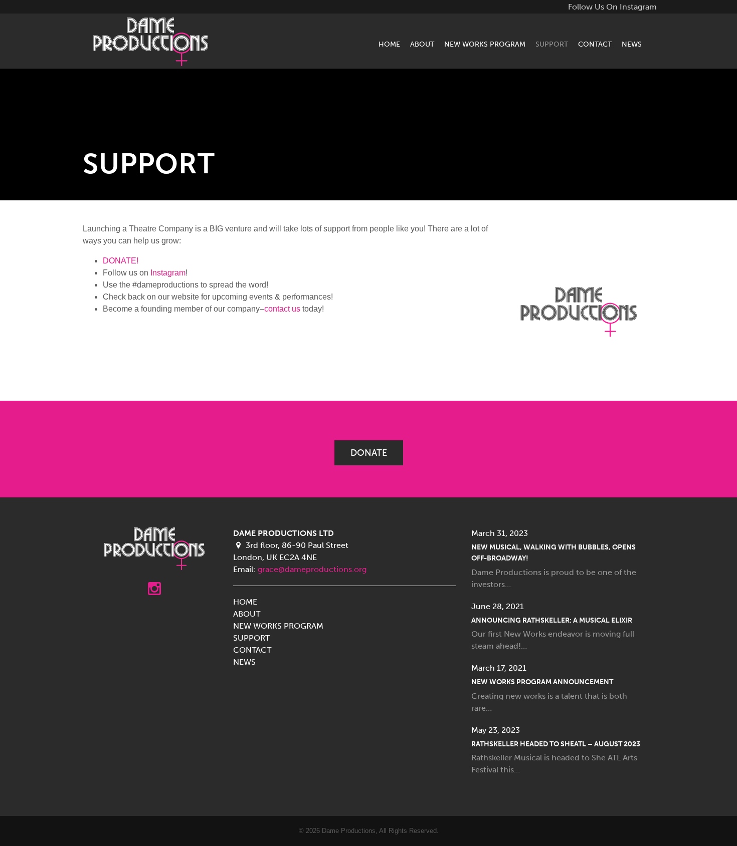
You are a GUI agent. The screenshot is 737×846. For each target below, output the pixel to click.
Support (551, 44)
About (422, 44)
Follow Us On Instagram (612, 7)
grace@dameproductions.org (312, 569)
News (632, 44)
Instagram (168, 272)
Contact (595, 44)
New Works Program (484, 44)
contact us (282, 309)
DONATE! (120, 260)
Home (389, 44)
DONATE (368, 452)
